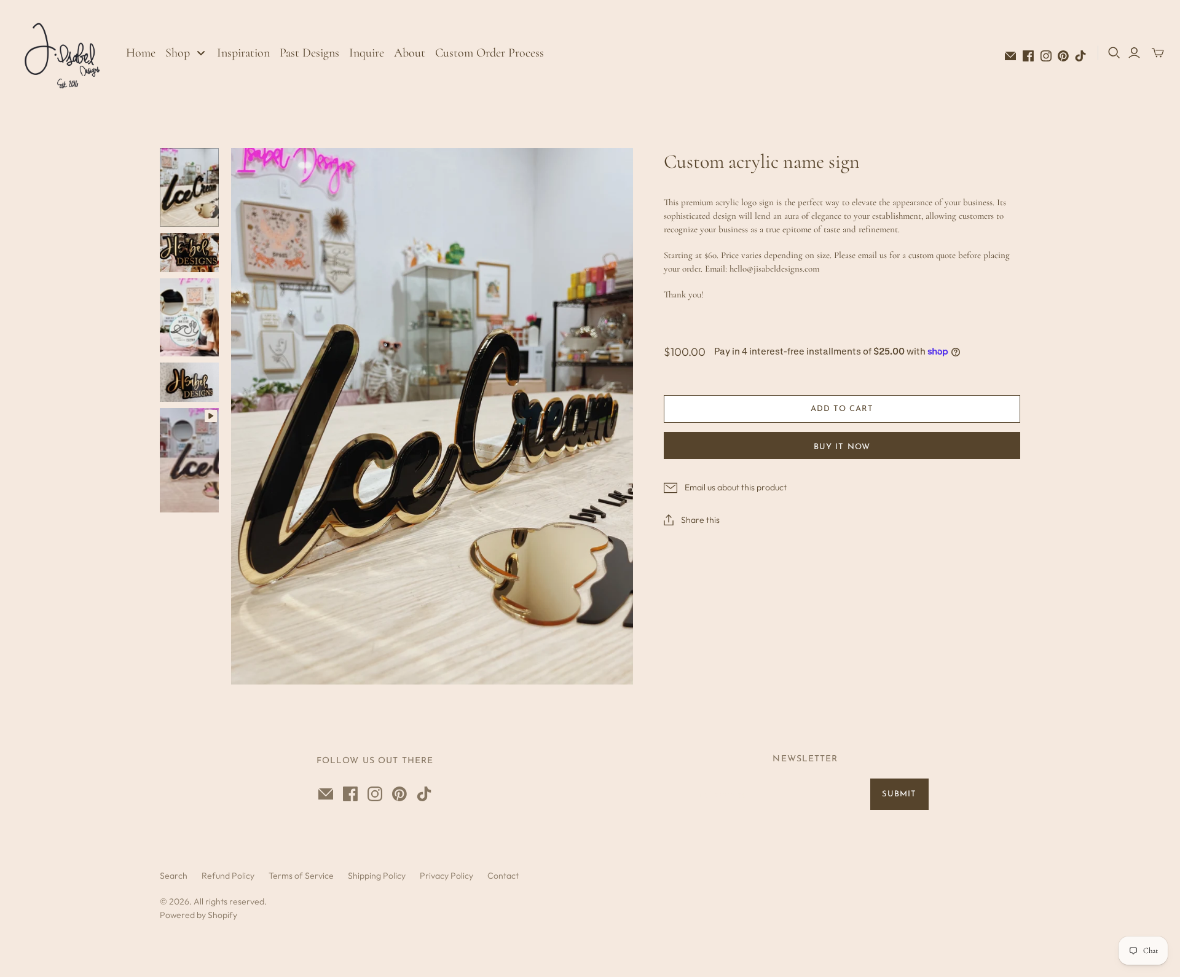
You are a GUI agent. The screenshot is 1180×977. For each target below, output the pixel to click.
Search (173, 875)
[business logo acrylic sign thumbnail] (189, 252)
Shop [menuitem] (177, 52)
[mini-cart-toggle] (1158, 53)
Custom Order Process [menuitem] (489, 52)
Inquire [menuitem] (366, 52)
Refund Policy (228, 875)
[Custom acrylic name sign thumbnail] (189, 187)
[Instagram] (1046, 55)
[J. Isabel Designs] (64, 52)
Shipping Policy (377, 875)
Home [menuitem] (140, 52)
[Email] (1010, 55)
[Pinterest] (1063, 55)
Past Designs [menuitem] (309, 52)
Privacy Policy (446, 875)
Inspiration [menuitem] (243, 52)
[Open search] (1114, 53)
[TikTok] (1080, 55)
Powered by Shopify (198, 914)
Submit (899, 794)
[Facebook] (1028, 55)
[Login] (1134, 53)
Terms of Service (301, 875)
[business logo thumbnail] (189, 382)
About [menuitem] (409, 52)
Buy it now (842, 447)
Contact (503, 875)
